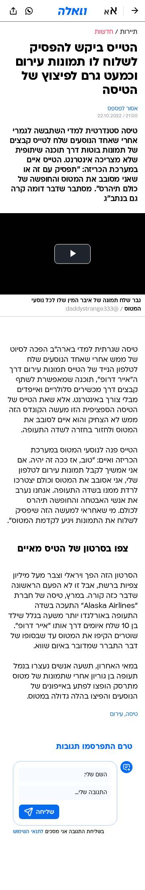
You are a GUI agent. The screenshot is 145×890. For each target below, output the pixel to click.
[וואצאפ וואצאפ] (29, 11)
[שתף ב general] (13, 10)
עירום (116, 714)
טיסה (132, 714)
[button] (110, 11)
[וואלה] (72, 11)
